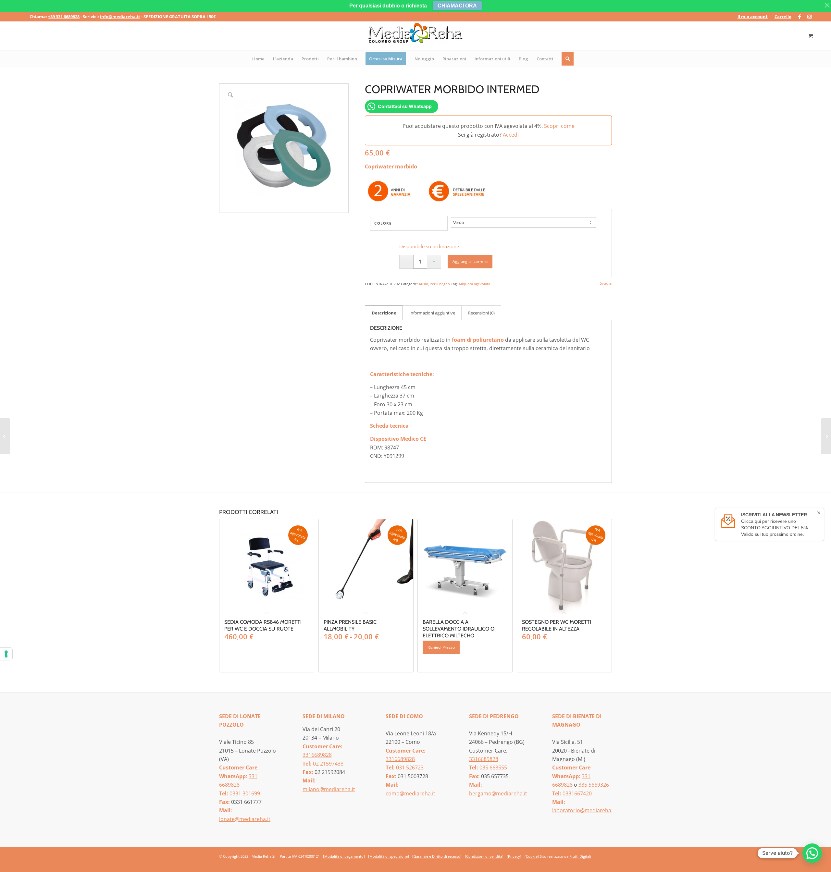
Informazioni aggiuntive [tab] (432, 313)
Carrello (783, 16)
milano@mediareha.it (329, 789)
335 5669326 (593, 784)
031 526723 (410, 767)
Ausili (423, 283)
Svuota (606, 283)
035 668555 (493, 767)
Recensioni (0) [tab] (481, 313)
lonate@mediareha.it (244, 819)
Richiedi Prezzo (441, 647)
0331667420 (577, 793)
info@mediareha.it (120, 16)
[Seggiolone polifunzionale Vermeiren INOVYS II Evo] (5, 436)
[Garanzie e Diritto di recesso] (437, 856)
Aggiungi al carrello (470, 261)
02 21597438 (328, 763)
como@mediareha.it (410, 793)
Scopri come (559, 125)
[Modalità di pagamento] (344, 856)
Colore (382, 223)
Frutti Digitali (580, 856)
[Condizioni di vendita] (484, 856)
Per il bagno (440, 283)
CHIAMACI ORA (457, 5)
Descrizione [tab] (384, 313)
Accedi (511, 134)
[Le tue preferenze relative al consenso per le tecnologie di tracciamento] (6, 654)
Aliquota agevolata (474, 283)
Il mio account (753, 16)
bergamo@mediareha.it (498, 793)
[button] (812, 853)
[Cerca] (567, 59)
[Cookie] (532, 856)
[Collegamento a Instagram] (809, 16)
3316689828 (317, 754)
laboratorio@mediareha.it (584, 810)
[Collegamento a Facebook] (799, 16)
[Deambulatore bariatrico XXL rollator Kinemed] (826, 436)
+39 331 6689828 (64, 16)
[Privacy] (514, 856)
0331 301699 (244, 793)
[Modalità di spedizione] (388, 856)
